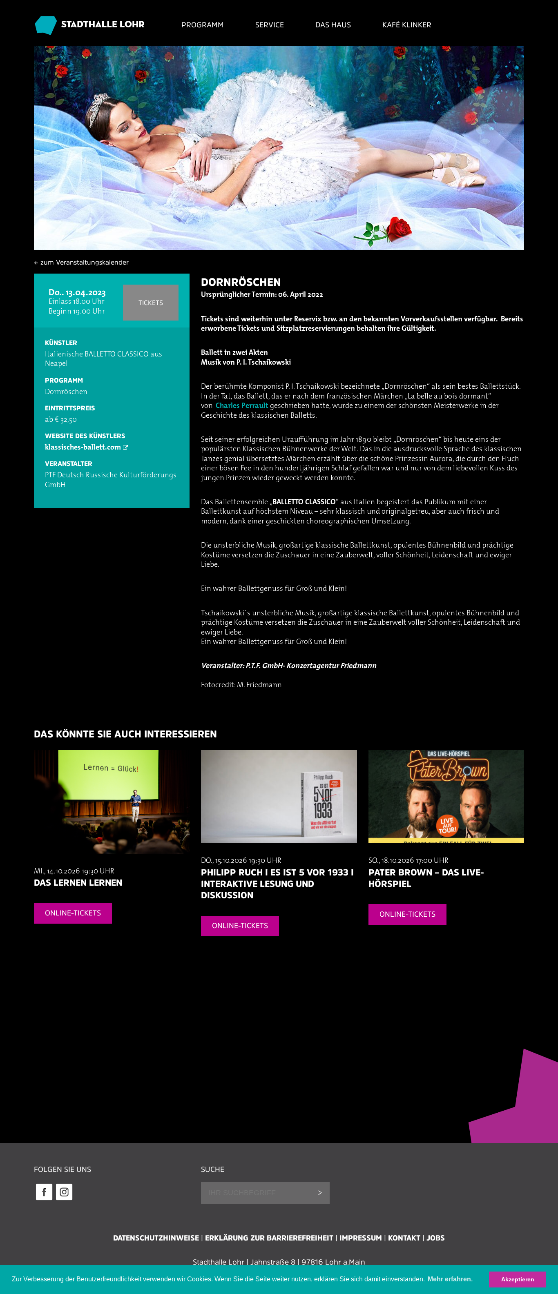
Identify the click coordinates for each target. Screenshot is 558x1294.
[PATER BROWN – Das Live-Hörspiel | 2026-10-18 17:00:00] (446, 851)
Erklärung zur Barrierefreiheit (269, 1238)
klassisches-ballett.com (83, 448)
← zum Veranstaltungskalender (81, 262)
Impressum (360, 1238)
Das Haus (333, 25)
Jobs (435, 1238)
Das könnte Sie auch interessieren (125, 734)
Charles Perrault (242, 406)
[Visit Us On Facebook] (44, 1199)
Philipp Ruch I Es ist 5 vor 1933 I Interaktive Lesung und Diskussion (277, 884)
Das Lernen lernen (78, 882)
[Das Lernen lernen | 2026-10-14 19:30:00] (112, 862)
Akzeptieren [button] (517, 1279)
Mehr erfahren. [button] (450, 1279)
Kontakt (404, 1238)
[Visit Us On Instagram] (64, 1199)
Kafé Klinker (406, 25)
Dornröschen (241, 281)
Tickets (150, 302)
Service (269, 25)
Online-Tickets (73, 913)
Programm (202, 25)
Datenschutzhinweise (156, 1238)
